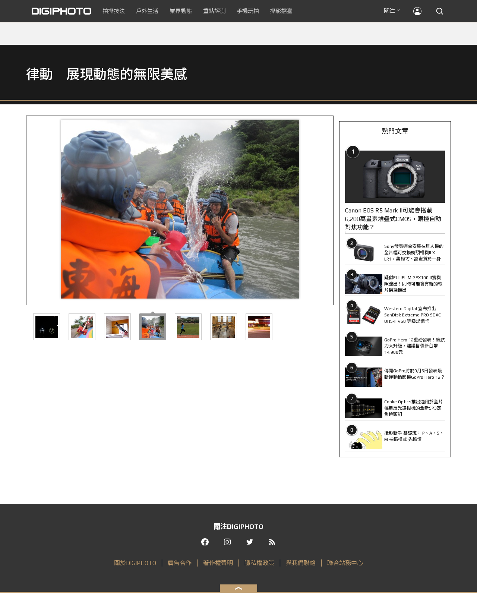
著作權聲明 (218, 563)
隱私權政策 (259, 563)
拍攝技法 (113, 11)
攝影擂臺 (281, 11)
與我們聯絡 (301, 563)
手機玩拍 (248, 11)
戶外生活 (147, 11)
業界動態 (181, 11)
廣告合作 (180, 563)
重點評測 (214, 11)
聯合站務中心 (345, 563)
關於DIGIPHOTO (135, 563)
